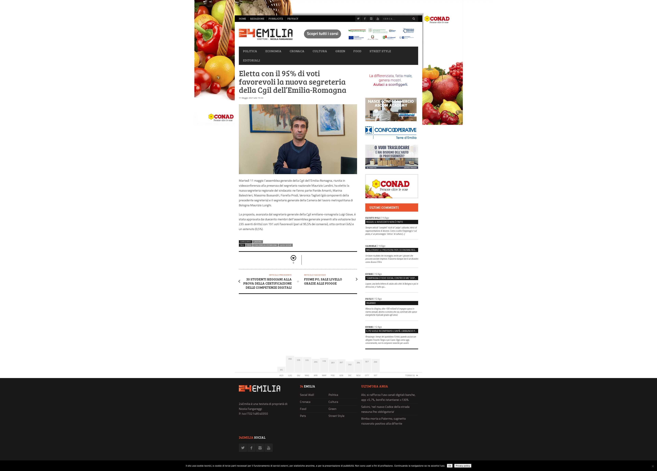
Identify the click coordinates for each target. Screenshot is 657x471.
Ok (449, 465)
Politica (250, 51)
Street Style (380, 51)
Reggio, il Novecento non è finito (384, 222)
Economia (273, 51)
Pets (303, 415)
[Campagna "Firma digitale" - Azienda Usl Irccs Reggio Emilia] (357, 40)
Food (357, 51)
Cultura (320, 51)
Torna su (410, 375)
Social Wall (307, 394)
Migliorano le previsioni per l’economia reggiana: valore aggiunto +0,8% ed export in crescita (392, 250)
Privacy (292, 18)
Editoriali (251, 60)
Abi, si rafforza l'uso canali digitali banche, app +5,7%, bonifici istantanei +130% (388, 397)
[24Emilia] (266, 34)
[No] (652, 466)
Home (242, 18)
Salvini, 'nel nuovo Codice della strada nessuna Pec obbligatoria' (385, 409)
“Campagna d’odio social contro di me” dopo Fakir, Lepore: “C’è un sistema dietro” (392, 278)
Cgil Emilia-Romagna (265, 245)
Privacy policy (463, 465)
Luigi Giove (286, 245)
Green (340, 51)
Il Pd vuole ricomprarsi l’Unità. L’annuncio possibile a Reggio (392, 331)
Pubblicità (275, 18)
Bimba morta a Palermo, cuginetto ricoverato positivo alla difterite (383, 421)
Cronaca (297, 51)
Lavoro (258, 241)
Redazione (257, 18)
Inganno (371, 303)
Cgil (249, 245)
